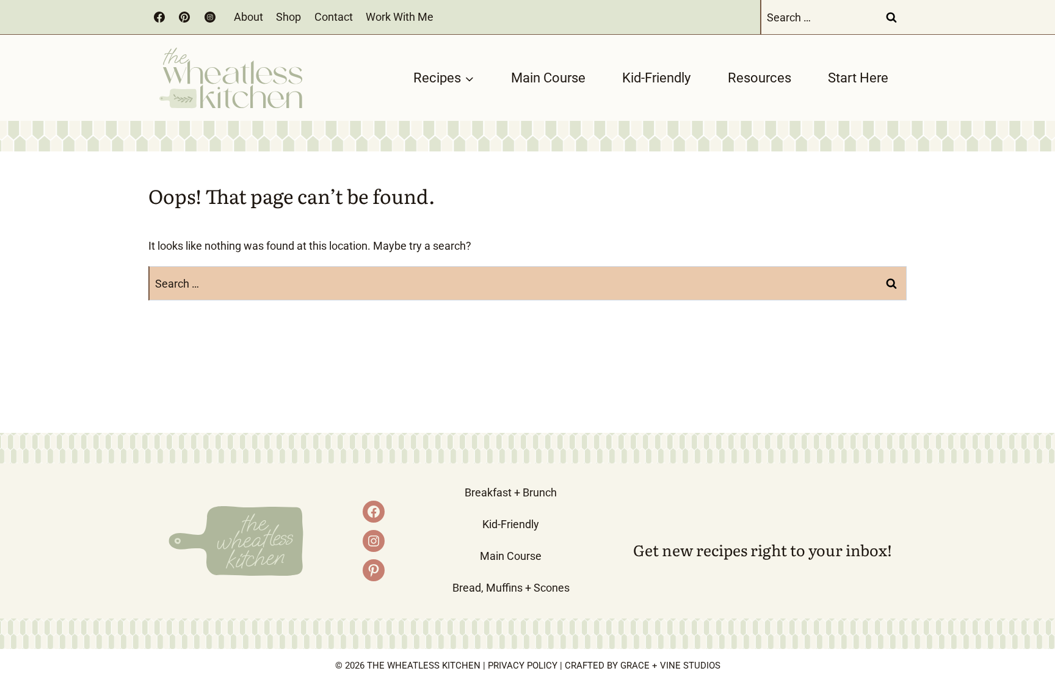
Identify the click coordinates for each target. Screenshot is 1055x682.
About (248, 16)
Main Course (548, 77)
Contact (333, 16)
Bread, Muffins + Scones (511, 587)
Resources (759, 77)
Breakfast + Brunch (511, 492)
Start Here (858, 77)
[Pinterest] (184, 17)
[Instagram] (210, 17)
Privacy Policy (522, 665)
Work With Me (399, 16)
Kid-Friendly (656, 77)
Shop (288, 16)
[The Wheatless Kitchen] (230, 78)
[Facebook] (159, 17)
